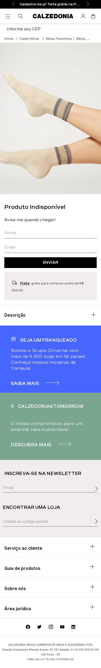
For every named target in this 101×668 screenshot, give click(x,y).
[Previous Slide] (13, 4)
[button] (21, 16)
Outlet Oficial (29, 39)
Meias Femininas (59, 39)
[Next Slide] (88, 4)
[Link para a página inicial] (8, 38)
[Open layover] (97, 494)
